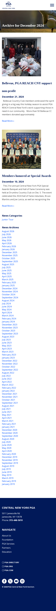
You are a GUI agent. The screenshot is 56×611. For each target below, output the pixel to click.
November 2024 (10, 291)
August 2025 (8, 264)
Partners (6, 547)
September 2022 (10, 369)
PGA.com (9, 570)
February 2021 (9, 423)
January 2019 (8, 484)
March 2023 (7, 351)
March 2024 (7, 315)
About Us (6, 535)
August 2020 (8, 439)
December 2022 (9, 360)
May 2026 (6, 240)
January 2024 (8, 321)
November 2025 (10, 255)
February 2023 (9, 354)
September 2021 (10, 402)
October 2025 (8, 258)
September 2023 (10, 333)
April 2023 (7, 348)
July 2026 (6, 234)
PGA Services (8, 543)
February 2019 (9, 481)
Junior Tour (7, 219)
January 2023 (8, 357)
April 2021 (7, 417)
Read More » (8, 120)
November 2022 (10, 363)
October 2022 (8, 366)
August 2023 (8, 336)
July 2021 (6, 408)
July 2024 (6, 303)
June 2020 (7, 445)
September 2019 (10, 463)
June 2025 (7, 270)
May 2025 (6, 273)
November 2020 (10, 432)
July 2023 (6, 339)
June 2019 (7, 472)
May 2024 (6, 309)
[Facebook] (4, 581)
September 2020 (10, 436)
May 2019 (6, 475)
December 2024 (9, 288)
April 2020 (7, 451)
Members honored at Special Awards (26, 176)
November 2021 (10, 396)
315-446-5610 (16, 520)
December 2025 (9, 252)
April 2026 (7, 243)
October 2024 (8, 294)
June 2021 (7, 411)
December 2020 (9, 429)
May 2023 (6, 345)
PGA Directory (12, 562)
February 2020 (9, 454)
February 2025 (9, 282)
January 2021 (8, 426)
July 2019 (6, 469)
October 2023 (8, 330)
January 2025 (8, 285)
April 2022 (7, 381)
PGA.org (9, 566)
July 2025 (6, 267)
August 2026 (8, 231)
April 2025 (7, 276)
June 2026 (7, 237)
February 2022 (9, 387)
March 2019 (7, 478)
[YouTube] (16, 581)
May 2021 (6, 414)
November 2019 (10, 460)
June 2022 (7, 378)
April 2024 (7, 312)
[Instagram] (22, 581)
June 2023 (7, 342)
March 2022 (7, 384)
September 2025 (10, 261)
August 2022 (8, 372)
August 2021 (8, 405)
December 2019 (9, 457)
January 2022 (8, 390)
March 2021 (7, 420)
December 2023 (9, 324)
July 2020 (6, 442)
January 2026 (8, 249)
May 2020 (6, 448)
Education (7, 551)
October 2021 (8, 399)
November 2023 (10, 327)
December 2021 (9, 393)
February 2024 (9, 318)
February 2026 (9, 246)
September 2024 (10, 297)
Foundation (7, 539)
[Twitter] (10, 581)
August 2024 (8, 300)
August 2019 (8, 466)
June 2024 (7, 306)
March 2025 (7, 279)
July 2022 (6, 375)
